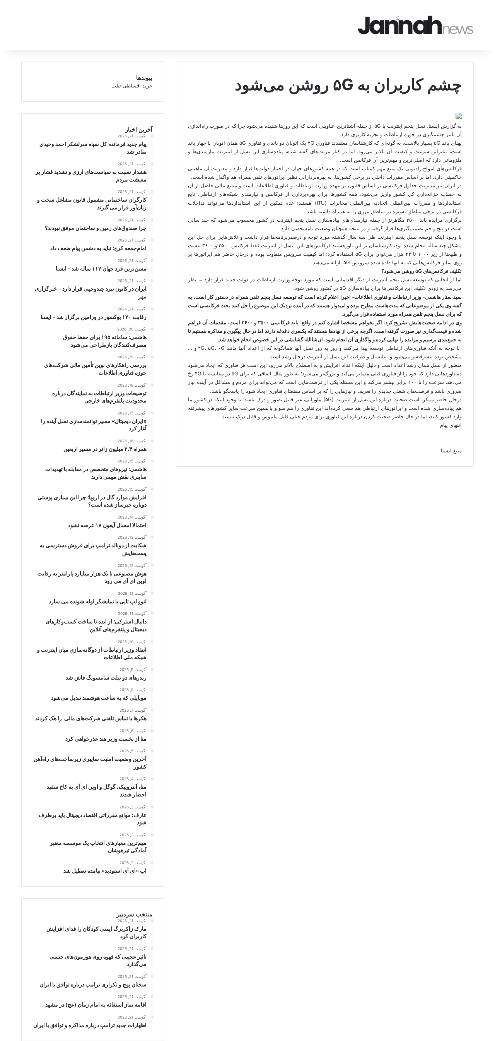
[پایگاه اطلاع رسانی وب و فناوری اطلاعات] (416, 24)
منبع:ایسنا (451, 450)
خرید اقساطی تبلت (131, 85)
